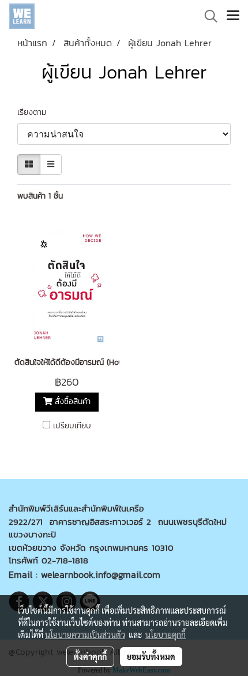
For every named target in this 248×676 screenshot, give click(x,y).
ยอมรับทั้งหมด (151, 656)
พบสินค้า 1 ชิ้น (40, 196)
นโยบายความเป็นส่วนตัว (85, 634)
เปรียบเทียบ (72, 426)
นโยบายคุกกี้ (165, 634)
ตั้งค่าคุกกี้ (90, 656)
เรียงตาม (36, 112)
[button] (207, 16)
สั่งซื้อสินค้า (71, 402)
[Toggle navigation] (233, 16)
